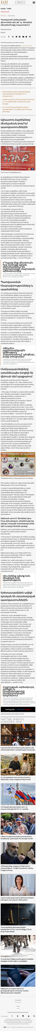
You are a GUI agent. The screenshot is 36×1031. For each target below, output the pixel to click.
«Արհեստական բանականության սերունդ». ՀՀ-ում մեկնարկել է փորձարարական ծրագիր (18, 102)
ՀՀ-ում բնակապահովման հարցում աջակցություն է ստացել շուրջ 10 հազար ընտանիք (17, 109)
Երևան (3, 32)
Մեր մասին (18, 1000)
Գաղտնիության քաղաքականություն (18, 1012)
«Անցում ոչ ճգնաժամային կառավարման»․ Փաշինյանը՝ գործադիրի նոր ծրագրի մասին (17, 837)
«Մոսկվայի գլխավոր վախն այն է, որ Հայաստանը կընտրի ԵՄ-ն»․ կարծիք (14, 808)
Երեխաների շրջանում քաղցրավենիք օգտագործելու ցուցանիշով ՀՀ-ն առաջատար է (16, 94)
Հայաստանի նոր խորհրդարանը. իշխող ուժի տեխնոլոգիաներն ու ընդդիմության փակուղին (18, 749)
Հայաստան (5, 12)
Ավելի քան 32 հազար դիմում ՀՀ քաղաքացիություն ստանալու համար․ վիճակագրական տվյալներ (15, 991)
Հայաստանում (26, 45)
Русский (3, 8)
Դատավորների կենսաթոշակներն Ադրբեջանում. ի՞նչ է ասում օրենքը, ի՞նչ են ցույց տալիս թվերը (16, 929)
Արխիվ (4, 16)
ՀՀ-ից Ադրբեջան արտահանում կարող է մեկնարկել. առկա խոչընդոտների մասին (16, 778)
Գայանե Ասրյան (6, 29)
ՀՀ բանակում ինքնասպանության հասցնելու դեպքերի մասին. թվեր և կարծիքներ (17, 960)
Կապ (18, 1006)
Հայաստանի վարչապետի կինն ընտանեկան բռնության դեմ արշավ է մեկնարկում (17, 899)
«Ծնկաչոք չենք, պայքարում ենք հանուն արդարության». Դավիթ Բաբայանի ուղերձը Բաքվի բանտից (17, 868)
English (9, 8)
